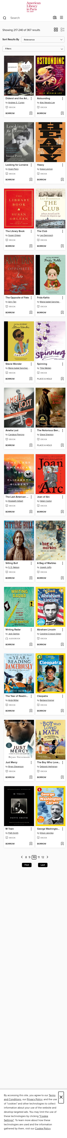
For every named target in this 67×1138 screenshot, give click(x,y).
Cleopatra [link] (42, 696)
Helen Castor (46, 501)
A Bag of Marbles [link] (46, 563)
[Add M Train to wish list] (31, 844)
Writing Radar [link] (13, 629)
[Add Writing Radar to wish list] (31, 645)
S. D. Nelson (13, 567)
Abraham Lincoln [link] (46, 629)
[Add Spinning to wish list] (62, 379)
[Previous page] (22, 857)
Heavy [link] (40, 165)
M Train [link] (10, 829)
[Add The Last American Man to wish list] (31, 512)
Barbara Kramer (47, 700)
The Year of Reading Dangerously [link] (17, 696)
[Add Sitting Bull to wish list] (31, 578)
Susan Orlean (14, 235)
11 (39, 857)
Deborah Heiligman (48, 766)
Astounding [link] (43, 98)
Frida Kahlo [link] (43, 297)
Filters (8, 48)
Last (43, 865)
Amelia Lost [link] (12, 430)
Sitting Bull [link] (12, 563)
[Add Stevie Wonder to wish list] (31, 379)
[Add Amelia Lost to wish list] (31, 445)
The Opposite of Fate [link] (17, 297)
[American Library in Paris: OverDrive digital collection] (33, 7)
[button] (56, 30)
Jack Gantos (14, 634)
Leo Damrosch (46, 235)
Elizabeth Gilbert (15, 501)
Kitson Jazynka (47, 833)
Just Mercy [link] (11, 762)
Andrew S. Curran (16, 102)
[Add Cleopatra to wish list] (62, 711)
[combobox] (26, 18)
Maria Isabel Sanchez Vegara (51, 302)
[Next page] (47, 857)
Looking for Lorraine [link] (17, 165)
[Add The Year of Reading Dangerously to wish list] (31, 711)
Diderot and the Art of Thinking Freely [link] (17, 98)
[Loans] (55, 18)
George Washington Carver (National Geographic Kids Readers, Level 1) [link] (49, 829)
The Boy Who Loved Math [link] (49, 762)
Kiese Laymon (46, 169)
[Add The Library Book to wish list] (31, 246)
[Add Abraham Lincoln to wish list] (62, 645)
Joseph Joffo (45, 567)
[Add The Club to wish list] (62, 246)
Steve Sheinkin (47, 434)
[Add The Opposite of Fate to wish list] (31, 313)
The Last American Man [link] (17, 497)
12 (42, 857)
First (27, 865)
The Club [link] (42, 231)
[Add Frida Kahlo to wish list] (62, 313)
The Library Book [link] (15, 231)
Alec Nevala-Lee (47, 102)
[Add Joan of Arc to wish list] (62, 512)
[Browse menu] (62, 17)
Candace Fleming (16, 434)
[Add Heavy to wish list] (62, 180)
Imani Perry (13, 169)
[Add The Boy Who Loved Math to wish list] (62, 777)
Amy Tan (12, 302)
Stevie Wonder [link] (14, 364)
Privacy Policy (34, 1099)
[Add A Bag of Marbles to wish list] (62, 578)
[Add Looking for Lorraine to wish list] (31, 180)
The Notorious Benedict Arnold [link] (49, 430)
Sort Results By (10, 39)
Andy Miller (13, 700)
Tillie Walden (45, 368)
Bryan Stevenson (16, 766)
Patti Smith (13, 833)
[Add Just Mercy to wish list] (31, 777)
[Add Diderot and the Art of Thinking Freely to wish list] (31, 113)
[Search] (4, 17)
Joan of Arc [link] (43, 497)
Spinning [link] (42, 364)
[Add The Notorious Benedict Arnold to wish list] (62, 445)
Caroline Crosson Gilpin (50, 634)
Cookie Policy (42, 1128)
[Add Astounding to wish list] (62, 113)
